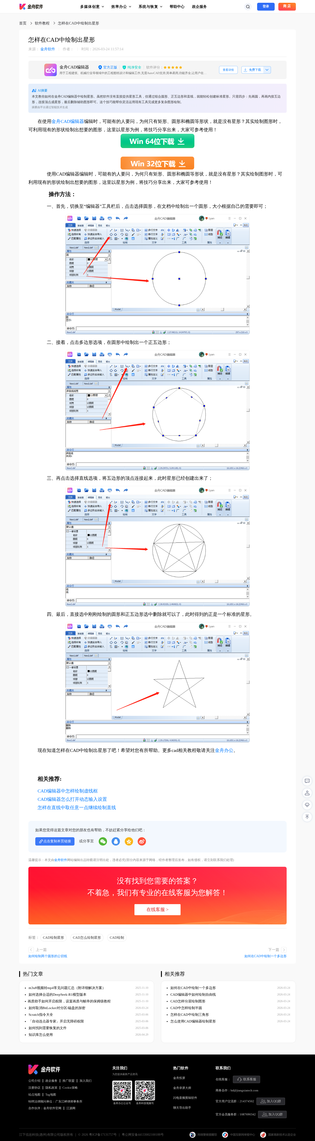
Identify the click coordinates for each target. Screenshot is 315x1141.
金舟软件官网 (52, 1108)
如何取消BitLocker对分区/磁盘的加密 (56, 1008)
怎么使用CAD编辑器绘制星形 (192, 1021)
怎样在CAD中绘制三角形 (189, 1014)
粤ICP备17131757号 (103, 1134)
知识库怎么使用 (40, 1035)
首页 (23, 23)
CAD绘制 (117, 937)
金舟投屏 (179, 1078)
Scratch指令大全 (40, 1014)
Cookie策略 (70, 1087)
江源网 (70, 1108)
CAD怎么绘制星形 (87, 937)
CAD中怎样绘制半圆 (185, 1008)
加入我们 (86, 1080)
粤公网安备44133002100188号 (143, 1134)
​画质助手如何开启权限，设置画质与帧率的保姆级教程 (69, 1001)
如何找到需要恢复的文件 (47, 1028)
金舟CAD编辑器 (67, 121)
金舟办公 (224, 750)
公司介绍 (34, 1080)
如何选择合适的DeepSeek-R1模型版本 (57, 994)
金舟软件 (41, 49)
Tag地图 (50, 1094)
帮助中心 (177, 7)
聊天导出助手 (182, 1107)
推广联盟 (68, 1080)
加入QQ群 (274, 1101)
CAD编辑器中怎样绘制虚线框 (68, 790)
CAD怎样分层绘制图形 (187, 1001)
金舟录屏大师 (182, 1088)
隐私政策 (51, 1087)
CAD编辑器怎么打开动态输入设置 (72, 799)
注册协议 (34, 1087)
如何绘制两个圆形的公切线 (47, 956)
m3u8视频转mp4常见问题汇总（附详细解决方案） (67, 988)
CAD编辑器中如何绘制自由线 (192, 994)
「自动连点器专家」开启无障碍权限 (56, 1021)
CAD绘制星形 (53, 937)
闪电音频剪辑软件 (185, 1097)
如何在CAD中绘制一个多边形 (265, 956)
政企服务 (199, 7)
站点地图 (34, 1094)
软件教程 (42, 23)
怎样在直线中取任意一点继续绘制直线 (77, 807)
